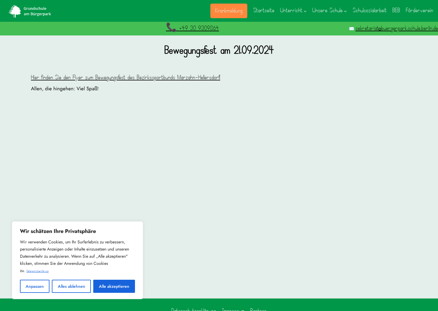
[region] (77, 260)
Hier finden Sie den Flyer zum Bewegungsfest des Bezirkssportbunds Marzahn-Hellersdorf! (125, 77)
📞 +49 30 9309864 (192, 28)
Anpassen (35, 286)
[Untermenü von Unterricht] (305, 10)
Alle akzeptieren (114, 286)
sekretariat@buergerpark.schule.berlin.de (396, 28)
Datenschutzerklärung (38, 271)
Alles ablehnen (71, 286)
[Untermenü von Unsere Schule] (345, 10)
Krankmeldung (229, 10)
